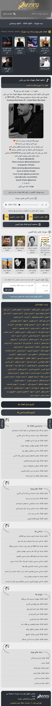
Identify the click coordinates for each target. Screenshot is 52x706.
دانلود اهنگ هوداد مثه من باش (32, 80)
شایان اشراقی (21, 354)
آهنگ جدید (45, 663)
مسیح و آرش (32, 384)
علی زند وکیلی (19, 362)
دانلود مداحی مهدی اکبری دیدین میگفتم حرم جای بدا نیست (26, 581)
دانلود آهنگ (27, 23)
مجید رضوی (24, 373)
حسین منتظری (20, 332)
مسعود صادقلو (44, 384)
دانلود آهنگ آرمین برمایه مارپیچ (37, 634)
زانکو (37, 347)
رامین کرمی (22, 339)
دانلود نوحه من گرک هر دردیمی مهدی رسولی (32, 551)
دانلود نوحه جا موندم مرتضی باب (36, 576)
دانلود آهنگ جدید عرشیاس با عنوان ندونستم (32, 503)
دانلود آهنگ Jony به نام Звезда (37, 476)
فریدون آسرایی (33, 369)
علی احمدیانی (31, 362)
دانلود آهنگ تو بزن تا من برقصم (36, 440)
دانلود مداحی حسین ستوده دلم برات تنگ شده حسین (29, 561)
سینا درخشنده (10, 351)
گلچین (33, 192)
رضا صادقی (45, 343)
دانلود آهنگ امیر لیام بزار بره (38, 614)
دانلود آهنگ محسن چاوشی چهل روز (35, 451)
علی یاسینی (8, 362)
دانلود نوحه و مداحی (41, 678)
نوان (37, 392)
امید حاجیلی (18, 317)
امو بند (26, 317)
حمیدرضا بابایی (33, 336)
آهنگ (31, 91)
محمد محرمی (9, 377)
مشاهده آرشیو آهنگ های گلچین (26, 224)
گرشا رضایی (11, 369)
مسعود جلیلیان (19, 380)
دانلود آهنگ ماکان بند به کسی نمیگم (35, 639)
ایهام (24, 321)
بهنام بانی (18, 324)
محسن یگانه (44, 377)
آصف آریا (26, 310)
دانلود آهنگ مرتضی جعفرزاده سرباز (35, 466)
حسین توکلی (31, 332)
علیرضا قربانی (31, 365)
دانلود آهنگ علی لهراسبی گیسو (37, 604)
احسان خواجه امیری (42, 313)
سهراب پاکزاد (45, 351)
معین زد (22, 384)
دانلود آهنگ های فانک (41, 668)
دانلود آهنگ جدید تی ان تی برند (36, 498)
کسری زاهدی (22, 369)
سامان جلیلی (18, 347)
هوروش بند (10, 392)
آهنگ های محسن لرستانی (40, 658)
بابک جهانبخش (16, 321)
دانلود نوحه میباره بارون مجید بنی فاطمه (33, 536)
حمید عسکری (8, 332)
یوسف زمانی (34, 395)
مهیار (27, 388)
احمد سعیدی (17, 313)
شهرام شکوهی (18, 358)
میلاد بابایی (7, 388)
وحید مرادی (45, 395)
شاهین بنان (32, 354)
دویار (18, 336)
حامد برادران (35, 328)
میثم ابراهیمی (18, 388)
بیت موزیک (38, 23)
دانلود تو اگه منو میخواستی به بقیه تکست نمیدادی (30, 430)
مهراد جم (35, 388)
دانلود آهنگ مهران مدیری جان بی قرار (34, 599)
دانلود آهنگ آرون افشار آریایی (37, 518)
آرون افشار (35, 310)
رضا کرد (36, 343)
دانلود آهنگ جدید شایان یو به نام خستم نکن (32, 508)
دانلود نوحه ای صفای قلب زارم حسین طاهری (32, 556)
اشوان (47, 317)
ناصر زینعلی (45, 392)
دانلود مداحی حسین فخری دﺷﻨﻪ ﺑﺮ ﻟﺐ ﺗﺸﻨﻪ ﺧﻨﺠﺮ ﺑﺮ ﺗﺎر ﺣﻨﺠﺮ (26, 571)
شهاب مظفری (30, 358)
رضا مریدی (17, 343)
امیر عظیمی (32, 321)
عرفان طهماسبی (43, 362)
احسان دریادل (28, 313)
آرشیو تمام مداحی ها (26, 412)
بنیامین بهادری (29, 324)
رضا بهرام (14, 339)
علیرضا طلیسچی (43, 365)
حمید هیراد (45, 336)
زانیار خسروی (29, 347)
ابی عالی (6, 310)
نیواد (31, 392)
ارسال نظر (8, 289)
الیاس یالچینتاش (37, 317)
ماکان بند (45, 373)
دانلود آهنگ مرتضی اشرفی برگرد (37, 629)
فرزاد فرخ (9, 365)
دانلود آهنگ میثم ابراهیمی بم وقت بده (34, 624)
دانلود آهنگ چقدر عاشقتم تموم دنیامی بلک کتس (30, 456)
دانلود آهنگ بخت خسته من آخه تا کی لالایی (32, 435)
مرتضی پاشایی (32, 380)
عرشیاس (9, 358)
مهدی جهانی (44, 388)
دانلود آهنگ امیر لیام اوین (39, 619)
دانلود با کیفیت (36, 217)
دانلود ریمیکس (15, 23)
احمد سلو (7, 313)
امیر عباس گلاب (44, 321)
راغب (12, 336)
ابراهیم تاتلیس (16, 310)
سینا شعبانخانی (44, 354)
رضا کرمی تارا (27, 343)
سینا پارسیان (21, 351)
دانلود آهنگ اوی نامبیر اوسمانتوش (36, 461)
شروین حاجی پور (43, 358)
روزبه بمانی (45, 347)
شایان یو (12, 354)
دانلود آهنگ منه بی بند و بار (38, 513)
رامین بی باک (44, 339)
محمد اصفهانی (33, 377)
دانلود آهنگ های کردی (41, 673)
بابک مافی (45, 324)
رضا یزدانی (7, 343)
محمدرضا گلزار (44, 380)
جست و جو (8, 13)
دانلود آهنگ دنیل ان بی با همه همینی (34, 471)
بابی (38, 324)
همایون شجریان (22, 392)
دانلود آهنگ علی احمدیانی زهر (37, 609)
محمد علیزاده (20, 377)
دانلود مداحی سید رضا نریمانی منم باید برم (33, 541)
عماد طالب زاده (19, 365)
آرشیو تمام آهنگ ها (26, 404)
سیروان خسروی (33, 351)
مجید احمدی (35, 373)
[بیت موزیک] (28, 5)
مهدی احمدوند (12, 384)
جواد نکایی (45, 328)
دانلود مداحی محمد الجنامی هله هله (35, 566)
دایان (24, 336)
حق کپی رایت (37, 703)
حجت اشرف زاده (43, 332)
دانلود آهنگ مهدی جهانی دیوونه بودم (34, 445)
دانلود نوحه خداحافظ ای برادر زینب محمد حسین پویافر (28, 546)
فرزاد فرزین (45, 369)
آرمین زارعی (45, 310)
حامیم (15, 328)
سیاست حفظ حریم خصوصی (20, 703)
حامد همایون (23, 328)
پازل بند (10, 324)
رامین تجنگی (33, 339)
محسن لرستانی (13, 373)
